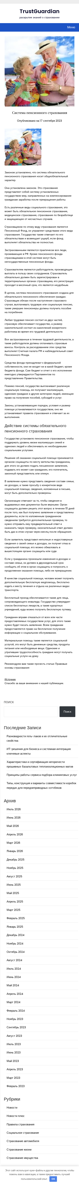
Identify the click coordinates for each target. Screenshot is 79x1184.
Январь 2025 (15, 927)
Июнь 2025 (14, 885)
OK (53, 1179)
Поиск (9, 702)
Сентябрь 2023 (16, 1027)
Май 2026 (13, 826)
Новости (12, 1107)
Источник (10, 679)
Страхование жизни (19, 1149)
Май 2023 (13, 1061)
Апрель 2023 (15, 1069)
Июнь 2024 (14, 977)
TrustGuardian (40, 11)
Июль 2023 (14, 1044)
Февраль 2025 (16, 918)
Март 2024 (13, 1002)
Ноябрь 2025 (15, 868)
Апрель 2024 (15, 994)
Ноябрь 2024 (15, 943)
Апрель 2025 (15, 901)
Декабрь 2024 (15, 935)
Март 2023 (13, 1078)
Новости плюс (16, 1116)
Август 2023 (14, 1036)
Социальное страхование (23, 1133)
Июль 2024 (14, 969)
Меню (71, 27)
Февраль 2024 (16, 1011)
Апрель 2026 (15, 834)
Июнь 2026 (14, 817)
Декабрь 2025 (15, 859)
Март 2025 (13, 910)
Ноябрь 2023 (15, 1019)
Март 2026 (13, 843)
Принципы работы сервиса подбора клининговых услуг (42, 775)
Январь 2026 (15, 851)
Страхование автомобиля (23, 1141)
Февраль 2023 (16, 1086)
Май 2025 (13, 893)
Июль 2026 (14, 809)
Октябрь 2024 (16, 952)
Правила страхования (20, 1124)
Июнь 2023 (14, 1052)
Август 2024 (14, 960)
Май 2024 (13, 985)
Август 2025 (14, 876)
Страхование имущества (22, 1158)
